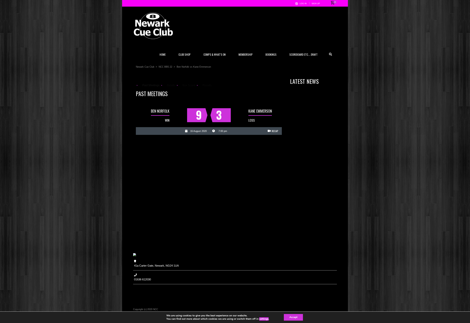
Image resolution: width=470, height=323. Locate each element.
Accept (293, 317)
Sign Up (316, 3)
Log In (303, 3)
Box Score (188, 85)
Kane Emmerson (260, 111)
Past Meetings (151, 85)
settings (264, 319)
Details (171, 85)
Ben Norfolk (160, 111)
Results (207, 85)
